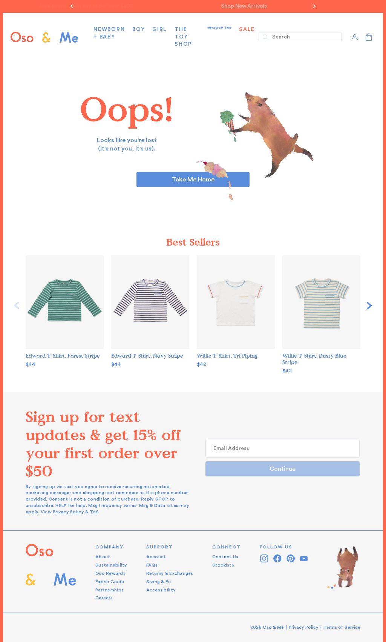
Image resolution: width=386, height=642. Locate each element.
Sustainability (111, 565)
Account (156, 556)
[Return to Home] (51, 573)
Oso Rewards (110, 573)
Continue (283, 469)
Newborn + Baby (109, 33)
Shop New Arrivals (193, 6)
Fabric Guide (109, 581)
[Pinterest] (291, 558)
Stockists (223, 565)
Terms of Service (341, 627)
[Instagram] (264, 558)
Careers (104, 598)
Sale (247, 29)
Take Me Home (193, 180)
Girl (159, 29)
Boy (138, 29)
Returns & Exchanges (169, 573)
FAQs (152, 565)
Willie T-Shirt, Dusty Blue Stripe (314, 359)
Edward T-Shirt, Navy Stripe (147, 356)
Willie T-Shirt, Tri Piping (227, 356)
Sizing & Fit (159, 581)
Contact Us (225, 556)
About (102, 556)
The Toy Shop (183, 37)
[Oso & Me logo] (44, 37)
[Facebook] (277, 558)
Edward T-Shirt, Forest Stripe (63, 356)
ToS (94, 512)
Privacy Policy (68, 512)
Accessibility (161, 590)
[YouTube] (304, 558)
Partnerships (109, 590)
